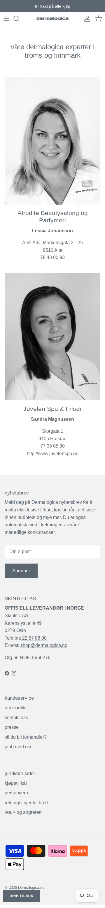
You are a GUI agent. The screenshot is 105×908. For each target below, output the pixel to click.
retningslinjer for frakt (26, 802)
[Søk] (19, 18)
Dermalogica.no (31, 887)
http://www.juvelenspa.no (52, 453)
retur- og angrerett (23, 812)
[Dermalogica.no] (52, 19)
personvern (16, 792)
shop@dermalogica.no (43, 645)
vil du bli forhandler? (26, 737)
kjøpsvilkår (16, 783)
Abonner (21, 570)
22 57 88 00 (34, 638)
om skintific (16, 707)
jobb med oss (18, 746)
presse (12, 727)
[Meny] (6, 18)
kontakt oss (16, 717)
